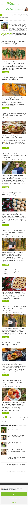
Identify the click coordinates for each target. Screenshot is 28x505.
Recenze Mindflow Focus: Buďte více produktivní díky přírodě (16, 465)
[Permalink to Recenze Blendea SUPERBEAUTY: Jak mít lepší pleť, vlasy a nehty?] (3, 430)
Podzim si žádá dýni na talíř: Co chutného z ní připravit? (12, 79)
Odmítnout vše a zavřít (14, 498)
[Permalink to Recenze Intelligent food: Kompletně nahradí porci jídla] (3, 459)
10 (17, 417)
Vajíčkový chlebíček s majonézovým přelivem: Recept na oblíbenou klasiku (14, 116)
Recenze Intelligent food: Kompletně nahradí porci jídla (16, 457)
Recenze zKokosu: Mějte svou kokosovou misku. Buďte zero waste (16, 443)
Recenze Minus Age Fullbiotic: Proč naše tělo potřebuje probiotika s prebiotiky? (14, 232)
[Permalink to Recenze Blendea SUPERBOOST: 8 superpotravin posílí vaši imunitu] (3, 437)
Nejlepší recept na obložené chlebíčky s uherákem (11, 344)
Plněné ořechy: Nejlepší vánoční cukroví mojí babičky (13, 194)
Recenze (15, 159)
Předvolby (14, 502)
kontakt (3, 34)
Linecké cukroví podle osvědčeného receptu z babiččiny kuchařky (13, 272)
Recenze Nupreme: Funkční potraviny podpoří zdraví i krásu (16, 472)
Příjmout (14, 494)
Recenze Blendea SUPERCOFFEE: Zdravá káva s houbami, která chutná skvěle (17, 450)
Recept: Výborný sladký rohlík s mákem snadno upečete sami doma (12, 382)
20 (20, 417)
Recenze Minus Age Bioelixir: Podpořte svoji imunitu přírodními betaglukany (14, 155)
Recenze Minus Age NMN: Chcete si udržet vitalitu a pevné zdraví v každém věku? (14, 308)
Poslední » (3, 421)
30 (23, 419)
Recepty (10, 82)
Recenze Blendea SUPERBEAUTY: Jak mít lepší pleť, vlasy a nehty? (17, 428)
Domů (3, 17)
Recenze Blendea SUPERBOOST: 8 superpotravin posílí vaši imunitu (15, 436)
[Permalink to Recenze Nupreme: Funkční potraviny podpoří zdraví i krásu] (3, 473)
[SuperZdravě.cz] (14, 3)
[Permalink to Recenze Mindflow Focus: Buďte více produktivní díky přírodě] (3, 466)
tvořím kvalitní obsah (6, 33)
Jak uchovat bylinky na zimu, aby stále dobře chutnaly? (13, 43)
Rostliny (10, 46)
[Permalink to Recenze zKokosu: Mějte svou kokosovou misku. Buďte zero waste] (3, 444)
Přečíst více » (5, 72)
